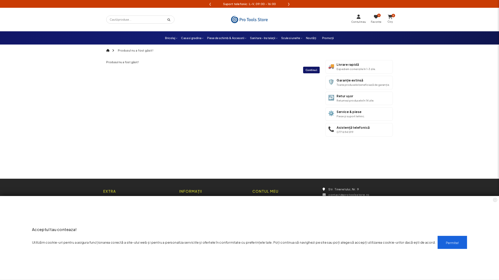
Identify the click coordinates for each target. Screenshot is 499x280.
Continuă (311, 70)
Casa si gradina (191, 38)
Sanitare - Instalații (262, 38)
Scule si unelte (290, 38)
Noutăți (311, 38)
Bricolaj (170, 38)
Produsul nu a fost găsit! (135, 50)
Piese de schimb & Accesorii (225, 38)
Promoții (328, 38)
